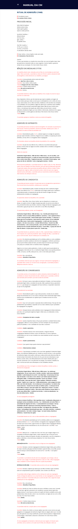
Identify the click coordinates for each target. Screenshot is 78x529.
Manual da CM (32, 5)
